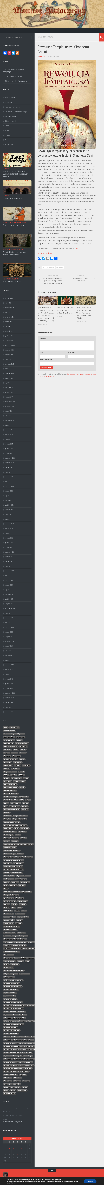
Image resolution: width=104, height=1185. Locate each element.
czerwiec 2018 (9, 712)
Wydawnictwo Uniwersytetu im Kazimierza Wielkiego (20, 1043)
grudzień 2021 (9, 543)
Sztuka (18, 923)
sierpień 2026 (9, 298)
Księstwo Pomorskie (11, 121)
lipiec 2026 (8, 303)
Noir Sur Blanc (17, 872)
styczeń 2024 (9, 444)
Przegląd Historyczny (11, 895)
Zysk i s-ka (22, 1090)
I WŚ (5, 803)
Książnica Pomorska (19, 819)
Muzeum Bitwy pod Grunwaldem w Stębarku (18, 844)
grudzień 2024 (9, 392)
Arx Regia (7, 749)
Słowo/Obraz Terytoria (11, 926)
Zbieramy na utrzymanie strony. (14, 225)
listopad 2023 (9, 453)
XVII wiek (7, 1081)
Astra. (77, 248)
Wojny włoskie (24, 974)
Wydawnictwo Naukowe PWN (13, 1008)
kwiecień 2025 (9, 373)
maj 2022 (7, 519)
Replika (22, 904)
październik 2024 (10, 402)
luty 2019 (7, 674)
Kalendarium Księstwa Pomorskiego (16, 112)
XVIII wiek (17, 1078)
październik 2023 (10, 458)
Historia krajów (19, 781)
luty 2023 (7, 496)
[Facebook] (4, 30)
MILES (23, 838)
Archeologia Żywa (21, 743)
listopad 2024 (9, 397)
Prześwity (19, 898)
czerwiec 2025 (9, 364)
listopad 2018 (9, 688)
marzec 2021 (9, 585)
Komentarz (43, 338)
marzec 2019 (9, 670)
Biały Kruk (16, 756)
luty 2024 (7, 439)
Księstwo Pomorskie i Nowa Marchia (16, 81)
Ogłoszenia (8, 879)
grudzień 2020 (9, 599)
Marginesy (22, 831)
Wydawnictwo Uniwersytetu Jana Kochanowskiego (20, 1049)
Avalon (22, 753)
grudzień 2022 (9, 505)
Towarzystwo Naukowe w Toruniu (14, 945)
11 (9, 1151)
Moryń (6, 841)
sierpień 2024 (9, 411)
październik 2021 (10, 552)
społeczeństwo (50, 267)
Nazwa (42, 352)
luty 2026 (7, 326)
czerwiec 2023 (9, 477)
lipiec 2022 (8, 514)
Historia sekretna (10, 784)
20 (17, 1155)
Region (14, 904)
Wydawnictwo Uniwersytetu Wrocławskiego (17, 1062)
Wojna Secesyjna (10, 974)
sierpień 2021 (9, 561)
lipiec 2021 (8, 566)
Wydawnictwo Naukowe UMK (14, 1018)
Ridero (6, 907)
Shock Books (8, 914)
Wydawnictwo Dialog (10, 989)
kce (5, 806)
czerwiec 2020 (9, 618)
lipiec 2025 (8, 359)
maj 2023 (7, 482)
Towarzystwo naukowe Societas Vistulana (18, 942)
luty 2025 (7, 383)
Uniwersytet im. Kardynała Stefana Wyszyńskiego (19, 958)
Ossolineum (24, 882)
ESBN (6, 775)
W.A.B (6, 964)
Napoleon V (18, 863)
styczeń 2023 (9, 500)
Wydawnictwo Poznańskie (13, 1024)
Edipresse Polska (9, 772)
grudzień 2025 (9, 336)
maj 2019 (7, 660)
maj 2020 (7, 623)
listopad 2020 (9, 604)
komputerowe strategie (11, 809)
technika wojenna (10, 929)
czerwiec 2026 (9, 308)
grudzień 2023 (9, 449)
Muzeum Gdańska (10, 847)
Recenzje (8, 140)
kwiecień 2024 (9, 430)
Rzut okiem (7, 910)
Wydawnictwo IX (9, 996)
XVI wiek (17, 1081)
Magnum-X (24, 828)
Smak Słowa (20, 914)
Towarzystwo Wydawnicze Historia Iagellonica (20, 948)
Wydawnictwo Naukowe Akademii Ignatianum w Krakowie (22, 1005)
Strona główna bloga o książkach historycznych (14, 70)
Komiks (24, 806)
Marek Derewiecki (9, 831)
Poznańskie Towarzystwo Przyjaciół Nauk (17, 891)
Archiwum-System (10, 746)
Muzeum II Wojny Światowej (13, 854)
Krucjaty (6, 819)
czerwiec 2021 (9, 571)
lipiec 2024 (8, 416)
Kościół (6, 812)
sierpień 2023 (9, 467)
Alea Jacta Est (8, 737)
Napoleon (7, 863)
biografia (7, 762)
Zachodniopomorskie (11, 1087)
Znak (13, 1090)
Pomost (21, 885)
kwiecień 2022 (9, 524)
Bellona (7, 756)
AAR (5, 727)
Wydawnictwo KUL (10, 999)
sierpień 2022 (9, 510)
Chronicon (8, 765)
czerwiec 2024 (9, 420)
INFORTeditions (9, 790)
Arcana (19, 740)
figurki (13, 775)
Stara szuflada (22, 917)
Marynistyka (8, 835)
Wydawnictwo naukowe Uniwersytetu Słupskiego (19, 1021)
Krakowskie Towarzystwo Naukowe (15, 816)
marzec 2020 (9, 632)
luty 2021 (7, 590)
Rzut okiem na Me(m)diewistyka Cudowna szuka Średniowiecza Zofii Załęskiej (15, 173)
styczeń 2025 (9, 387)
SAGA (17, 910)
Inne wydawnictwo (10, 793)
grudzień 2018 (9, 684)
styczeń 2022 (9, 538)
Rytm (19, 907)
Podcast (7, 130)
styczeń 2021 (9, 594)
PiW (5, 885)
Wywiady (22, 1074)
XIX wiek (7, 1078)
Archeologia (8, 743)
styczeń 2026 (9, 331)
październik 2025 (10, 345)
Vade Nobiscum (9, 961)
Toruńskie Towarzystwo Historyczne (15, 936)
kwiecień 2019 (9, 665)
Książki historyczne (45, 37)
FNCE (6, 778)
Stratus (19, 920)
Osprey (14, 882)
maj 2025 (7, 369)
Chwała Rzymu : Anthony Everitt (14, 198)
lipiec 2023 (8, 472)
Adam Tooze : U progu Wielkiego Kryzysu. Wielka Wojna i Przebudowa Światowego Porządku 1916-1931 (84, 313)
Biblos (22, 759)
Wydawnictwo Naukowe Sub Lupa (14, 1015)
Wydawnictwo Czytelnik (12, 986)
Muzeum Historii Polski (11, 850)
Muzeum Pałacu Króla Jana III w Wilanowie (17, 857)
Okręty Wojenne (20, 879)
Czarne (17, 765)
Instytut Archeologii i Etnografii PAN (15, 797)
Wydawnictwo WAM (10, 1074)
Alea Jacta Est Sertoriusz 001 (13, 281)
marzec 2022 (9, 529)
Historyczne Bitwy (10, 787)
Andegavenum (8, 740)
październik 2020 (10, 608)
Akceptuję (90, 1181)
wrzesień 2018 (9, 698)
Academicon (14, 727)
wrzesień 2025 (9, 350)
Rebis (6, 904)
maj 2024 (7, 425)
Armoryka (23, 746)
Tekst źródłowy (9, 933)
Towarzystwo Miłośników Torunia (14, 939)
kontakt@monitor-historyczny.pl (12, 1122)
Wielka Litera (8, 967)
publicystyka (22, 901)
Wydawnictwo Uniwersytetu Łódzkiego (17, 1068)
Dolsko (6, 768)
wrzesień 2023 (9, 463)
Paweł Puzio (43, 57)
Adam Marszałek (9, 730)
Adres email (72, 352)
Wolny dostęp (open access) (13, 980)
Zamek (25, 1087)
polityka (13, 885)
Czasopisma (8, 102)
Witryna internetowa (46, 359)
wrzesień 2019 (9, 641)
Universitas (8, 955)
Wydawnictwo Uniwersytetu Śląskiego (16, 1071)
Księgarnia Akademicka (11, 822)
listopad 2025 (9, 340)
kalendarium (15, 803)
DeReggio (26, 765)
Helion (26, 778)
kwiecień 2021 (9, 580)
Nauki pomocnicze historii (13, 869)
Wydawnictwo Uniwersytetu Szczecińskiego (18, 1056)
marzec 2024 (9, 434)
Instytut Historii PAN (10, 800)
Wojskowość (8, 977)
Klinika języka (14, 806)
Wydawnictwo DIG (10, 993)
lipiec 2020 (8, 613)
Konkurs (24, 809)
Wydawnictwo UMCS (10, 1033)
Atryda (23, 749)
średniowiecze (59, 267)
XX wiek (16, 1084)
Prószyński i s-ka (9, 901)
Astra (43, 267)
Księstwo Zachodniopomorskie (15, 825)
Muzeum (14, 841)
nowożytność (9, 876)
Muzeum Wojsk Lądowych (13, 860)
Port (5, 888)
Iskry (27, 800)
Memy (7, 126)
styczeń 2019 (9, 679)
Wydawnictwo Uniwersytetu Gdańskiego (18, 1040)
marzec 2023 (9, 491)
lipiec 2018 (8, 707)
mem (17, 835)
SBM (23, 910)
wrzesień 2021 (9, 557)
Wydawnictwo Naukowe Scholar (14, 1011)
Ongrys (6, 882)
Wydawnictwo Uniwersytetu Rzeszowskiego (18, 1052)
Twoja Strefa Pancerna (11, 951)
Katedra (25, 803)
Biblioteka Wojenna (10, 759)
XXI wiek (7, 1084)
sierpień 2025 (9, 355)
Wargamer (14, 964)
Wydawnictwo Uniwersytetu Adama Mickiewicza (20, 1037)
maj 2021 (7, 576)
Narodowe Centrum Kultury (12, 866)
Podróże (7, 135)
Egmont (21, 772)
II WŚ (22, 787)
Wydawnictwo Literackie (12, 1002)
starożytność (9, 920)
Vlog (27, 961)
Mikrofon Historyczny (11, 838)
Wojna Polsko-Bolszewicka (13, 970)
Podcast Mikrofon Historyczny (14, 76)
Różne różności (9, 145)
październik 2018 (10, 693)
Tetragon (21, 933)
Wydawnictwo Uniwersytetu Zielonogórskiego (18, 1065)
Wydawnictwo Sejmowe (11, 1030)
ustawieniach (11, 1183)
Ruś (13, 907)
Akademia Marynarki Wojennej (13, 734)
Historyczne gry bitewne (12, 107)
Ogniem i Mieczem (23, 876)
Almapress (20, 737)
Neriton (6, 872)
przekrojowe (8, 898)
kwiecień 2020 (9, 627)
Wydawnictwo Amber (11, 983)
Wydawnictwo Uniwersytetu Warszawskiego (19, 1059)
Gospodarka (16, 778)
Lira (16, 828)
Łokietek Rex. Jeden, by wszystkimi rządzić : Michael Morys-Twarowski (65, 310)
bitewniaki (17, 762)
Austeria (14, 753)
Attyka (6, 753)
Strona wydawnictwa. (45, 253)
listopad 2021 (9, 547)
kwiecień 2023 (9, 486)
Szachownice (8, 923)
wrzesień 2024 (9, 406)
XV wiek (26, 1081)
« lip (4, 1164)
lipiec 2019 (8, 651)
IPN (21, 800)
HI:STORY (7, 781)
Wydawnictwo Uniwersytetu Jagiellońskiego (19, 1046)
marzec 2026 (9, 322)
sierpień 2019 (9, 646)
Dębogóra (15, 768)
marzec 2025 (9, 378)
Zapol (6, 1090)
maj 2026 (7, 312)
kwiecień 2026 (9, 317)
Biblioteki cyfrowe (10, 98)
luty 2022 (7, 533)
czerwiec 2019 (9, 655)
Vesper (20, 961)
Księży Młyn (8, 828)
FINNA (21, 775)
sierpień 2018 (9, 702)
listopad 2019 (9, 637)
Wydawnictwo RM (10, 1027)
